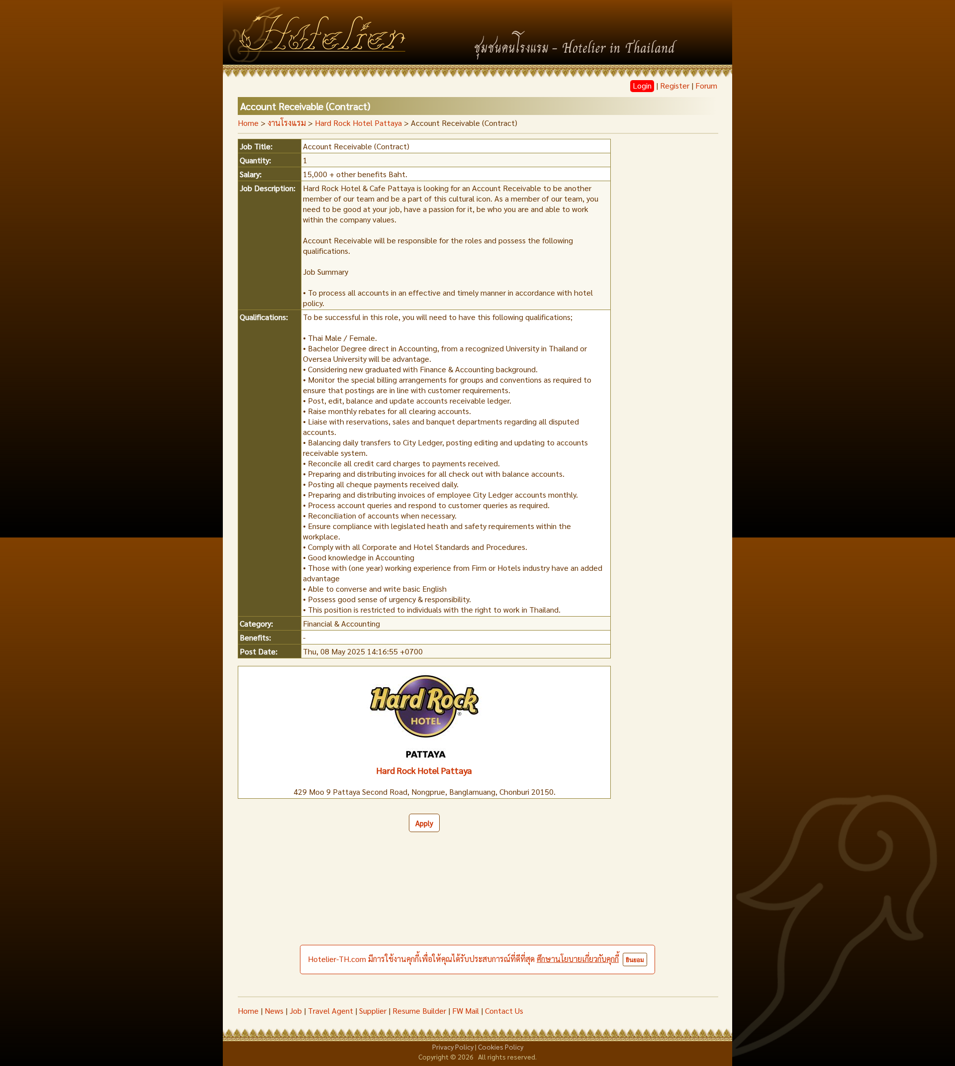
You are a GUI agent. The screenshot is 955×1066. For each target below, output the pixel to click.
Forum (706, 85)
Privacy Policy (453, 1046)
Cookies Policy (500, 1046)
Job (295, 1010)
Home (248, 122)
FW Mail (465, 1010)
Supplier (372, 1010)
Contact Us (504, 1010)
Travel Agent (330, 1010)
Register (674, 85)
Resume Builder (419, 1010)
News (274, 1010)
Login (642, 85)
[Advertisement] (477, 921)
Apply (424, 823)
